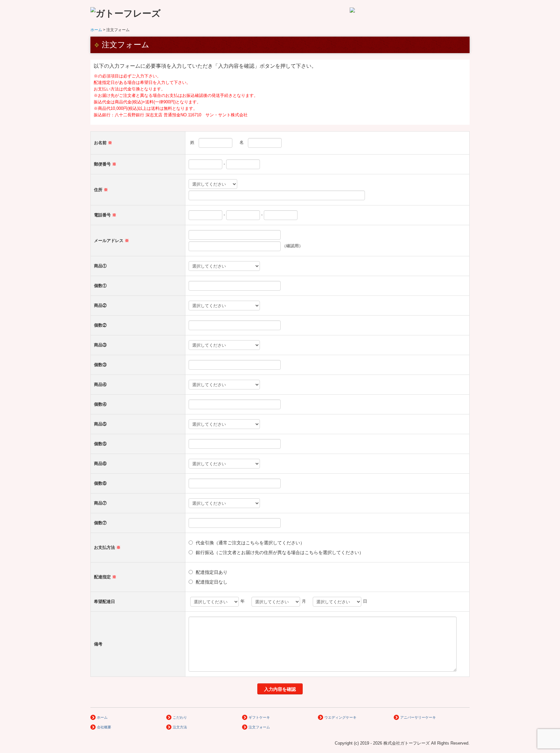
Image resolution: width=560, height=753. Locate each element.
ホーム (102, 717)
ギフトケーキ (259, 717)
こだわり (180, 717)
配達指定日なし (212, 582)
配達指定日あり (212, 572)
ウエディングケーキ (340, 717)
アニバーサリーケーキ (418, 717)
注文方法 (180, 727)
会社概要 (104, 727)
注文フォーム (259, 727)
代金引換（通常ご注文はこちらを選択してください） (250, 542)
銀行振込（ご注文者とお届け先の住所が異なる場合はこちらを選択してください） (280, 552)
